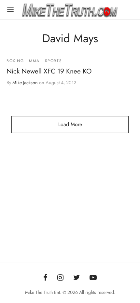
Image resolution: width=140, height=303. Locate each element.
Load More (70, 124)
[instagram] (60, 278)
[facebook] (45, 278)
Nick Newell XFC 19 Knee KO (49, 71)
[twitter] (76, 278)
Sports (53, 61)
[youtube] (93, 278)
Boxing (15, 61)
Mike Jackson (25, 82)
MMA (34, 61)
